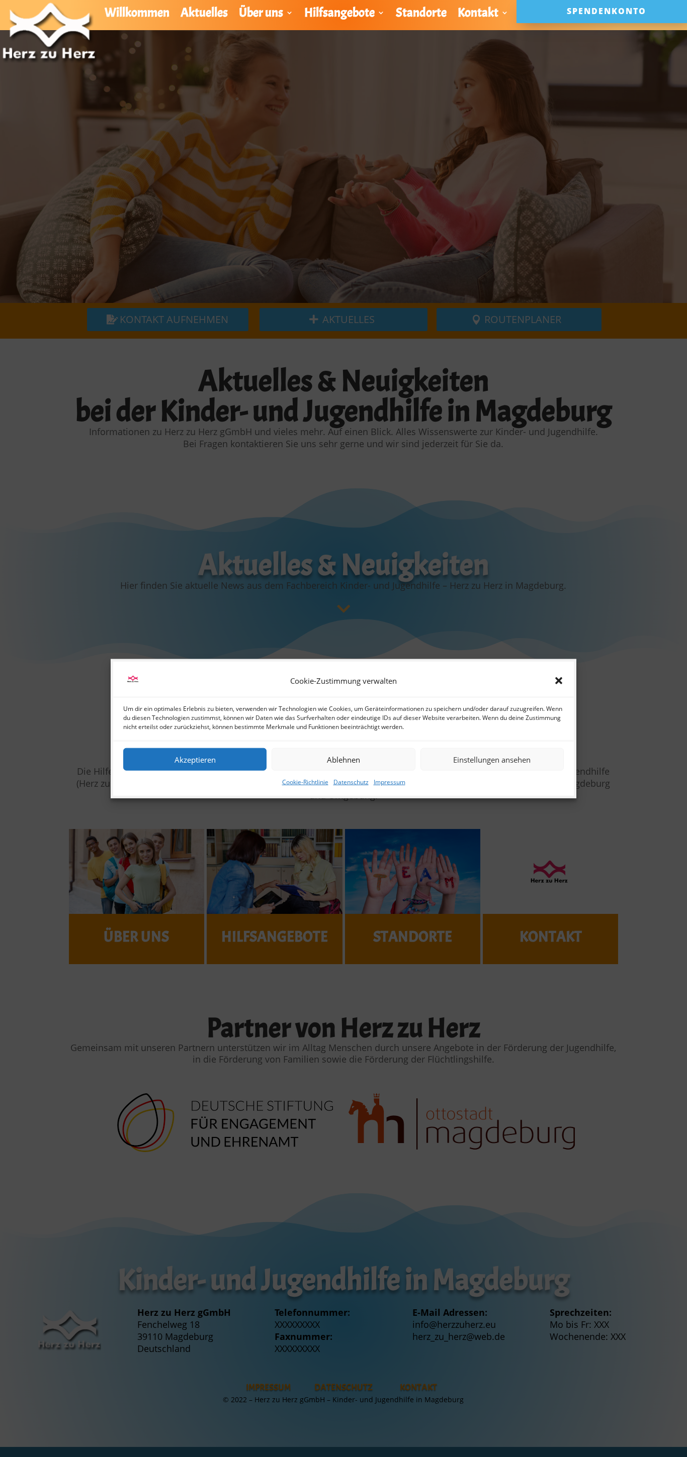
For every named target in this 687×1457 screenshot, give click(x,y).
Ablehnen (343, 759)
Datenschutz (351, 782)
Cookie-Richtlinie (305, 782)
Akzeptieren (195, 759)
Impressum (389, 782)
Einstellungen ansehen (492, 759)
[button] (559, 681)
